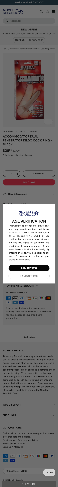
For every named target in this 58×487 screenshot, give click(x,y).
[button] (29, 484)
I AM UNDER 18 (29, 276)
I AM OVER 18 (29, 268)
